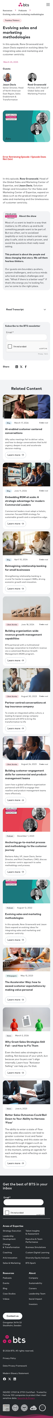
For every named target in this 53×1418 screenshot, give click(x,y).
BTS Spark (31, 1263)
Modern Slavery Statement (16, 1373)
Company (33, 1278)
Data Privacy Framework (15, 1366)
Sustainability (35, 1283)
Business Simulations (36, 1247)
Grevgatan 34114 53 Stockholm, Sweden (12, 1324)
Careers (33, 1289)
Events (6, 1283)
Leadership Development (9, 1237)
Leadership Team (37, 1294)
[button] (47, 4)
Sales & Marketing (11, 1263)
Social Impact (35, 1299)
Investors (33, 1304)
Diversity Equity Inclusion (37, 1258)
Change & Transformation (11, 1245)
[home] (24, 4)
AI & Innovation (10, 1258)
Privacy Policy (9, 1358)
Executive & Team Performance (34, 1240)
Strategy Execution (12, 1231)
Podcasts (7, 1278)
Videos (6, 1299)
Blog (5, 1289)
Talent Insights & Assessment (33, 1232)
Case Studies (9, 1294)
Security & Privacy (26, 1398)
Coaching (7, 1253)
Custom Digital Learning (37, 1253)
